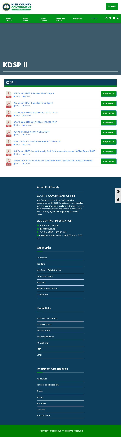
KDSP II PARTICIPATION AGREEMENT (32, 131)
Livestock (41, 409)
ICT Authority (43, 343)
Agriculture (42, 378)
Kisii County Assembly (47, 318)
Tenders (41, 263)
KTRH (39, 355)
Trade (40, 391)
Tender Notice (9, 19)
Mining (40, 397)
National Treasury (45, 336)
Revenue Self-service (47, 288)
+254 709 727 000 (49, 225)
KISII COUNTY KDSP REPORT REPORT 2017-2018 (37, 141)
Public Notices (26, 19)
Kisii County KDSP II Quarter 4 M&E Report (34, 93)
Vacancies (77, 18)
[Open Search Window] (117, 18)
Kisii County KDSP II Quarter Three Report (33, 102)
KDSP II (94, 18)
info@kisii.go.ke (47, 228)
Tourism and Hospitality (48, 384)
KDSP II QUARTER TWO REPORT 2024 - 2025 (36, 112)
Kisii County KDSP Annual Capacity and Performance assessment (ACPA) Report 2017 (54, 151)
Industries (41, 403)
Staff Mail (41, 282)
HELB (39, 349)
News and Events (60, 19)
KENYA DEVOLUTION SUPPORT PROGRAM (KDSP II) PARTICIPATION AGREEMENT (53, 160)
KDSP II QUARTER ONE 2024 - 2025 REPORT (35, 122)
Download (108, 94)
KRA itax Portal (43, 330)
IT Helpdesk (42, 294)
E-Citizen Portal (44, 324)
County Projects (43, 19)
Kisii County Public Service (49, 270)
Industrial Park (43, 415)
